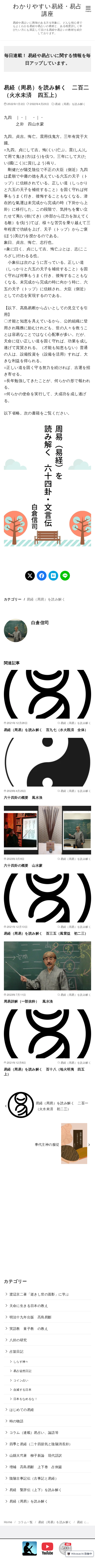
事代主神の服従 (47, 1144)
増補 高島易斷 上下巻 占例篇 (36, 1466)
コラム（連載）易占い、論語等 (34, 1432)
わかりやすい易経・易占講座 (47, 9)
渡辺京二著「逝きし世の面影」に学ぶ (39, 1293)
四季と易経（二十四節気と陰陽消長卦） (41, 1443)
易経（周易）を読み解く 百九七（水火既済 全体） (46, 729)
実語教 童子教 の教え (29, 1328)
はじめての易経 (22, 1409)
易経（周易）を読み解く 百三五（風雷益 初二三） (46, 933)
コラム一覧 (26, 1522)
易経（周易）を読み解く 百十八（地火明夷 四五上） (44, 1071)
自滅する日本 (22, 1389)
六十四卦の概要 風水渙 (23, 797)
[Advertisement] (47, 1224)
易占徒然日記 (22, 1371)
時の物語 (17, 1420)
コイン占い (20, 1380)
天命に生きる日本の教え (29, 1305)
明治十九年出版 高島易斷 (31, 1316)
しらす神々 (20, 1361)
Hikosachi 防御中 (81, 1553)
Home (8, 1522)
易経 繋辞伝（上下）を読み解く (36, 1489)
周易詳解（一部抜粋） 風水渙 (28, 1001)
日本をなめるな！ (25, 1399)
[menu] (88, 8)
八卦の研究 (18, 1339)
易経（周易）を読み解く (70, 104)
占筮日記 (17, 1351)
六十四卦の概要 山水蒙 (23, 865)
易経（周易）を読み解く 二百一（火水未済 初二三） (62, 1105)
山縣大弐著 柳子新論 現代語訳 (36, 1455)
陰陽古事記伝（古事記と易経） (34, 1478)
